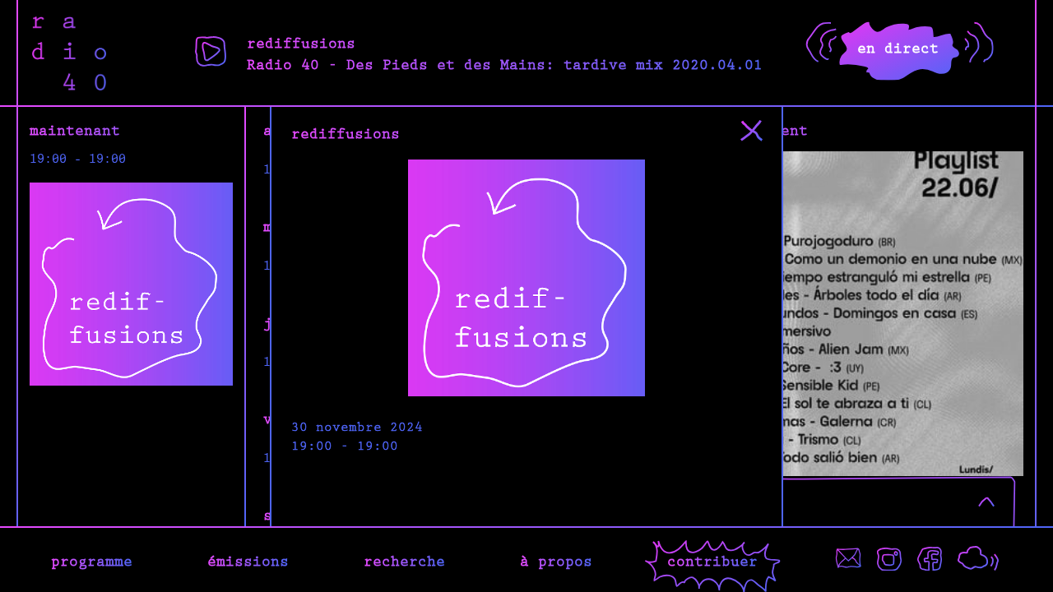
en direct (898, 47)
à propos (556, 560)
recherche (404, 560)
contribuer (712, 560)
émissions (248, 560)
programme (91, 560)
